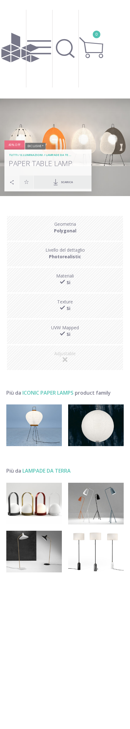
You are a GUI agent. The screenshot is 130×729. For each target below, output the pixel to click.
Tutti (13, 155)
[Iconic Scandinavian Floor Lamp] (34, 551)
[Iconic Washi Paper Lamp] (34, 425)
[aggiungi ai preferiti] (26, 182)
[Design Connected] (20, 49)
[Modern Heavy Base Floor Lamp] (96, 551)
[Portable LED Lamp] (34, 503)
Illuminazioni (31, 155)
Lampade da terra (60, 155)
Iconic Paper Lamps (48, 392)
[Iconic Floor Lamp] (96, 503)
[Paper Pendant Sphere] (96, 425)
